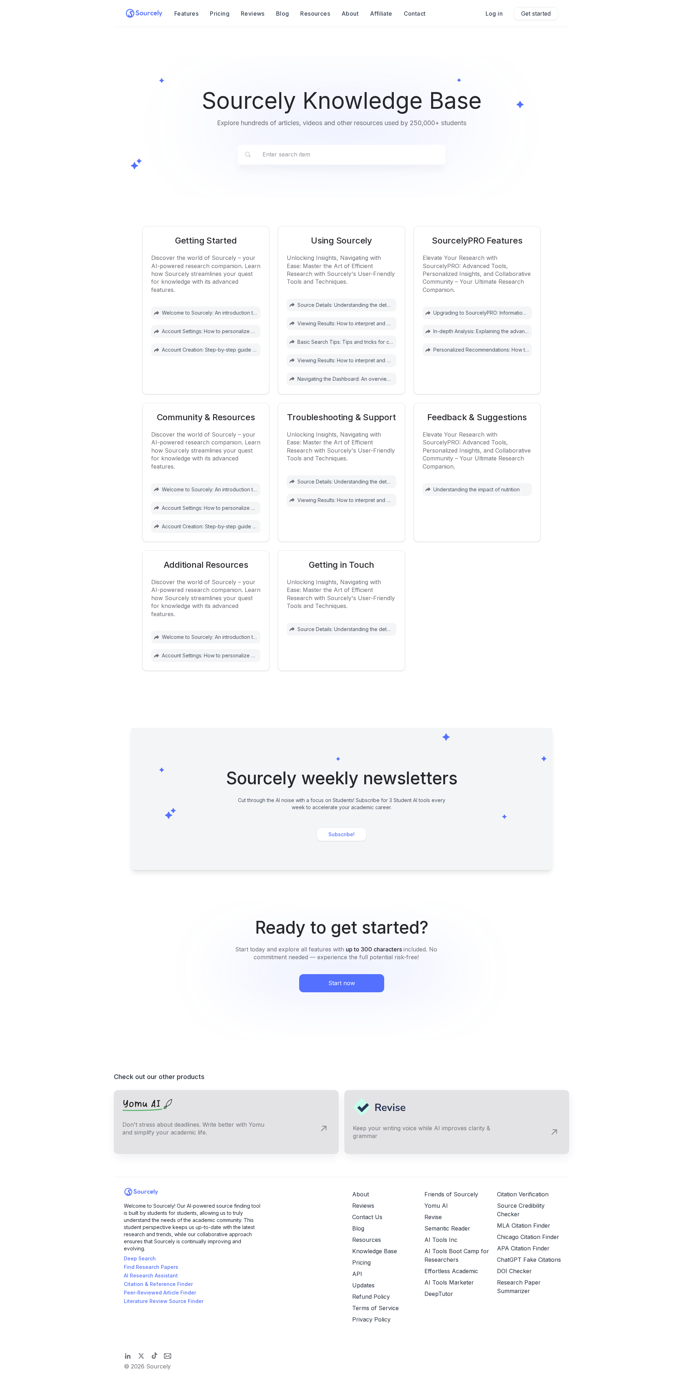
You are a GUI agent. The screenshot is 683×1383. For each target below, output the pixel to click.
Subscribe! (341, 834)
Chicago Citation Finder (528, 1236)
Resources (315, 13)
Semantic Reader (447, 1228)
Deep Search (140, 1258)
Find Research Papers (151, 1267)
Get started (536, 13)
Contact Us (367, 1217)
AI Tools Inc (440, 1239)
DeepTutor (438, 1293)
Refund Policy (371, 1296)
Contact (415, 13)
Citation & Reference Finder (158, 1284)
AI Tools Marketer (449, 1282)
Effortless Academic (451, 1271)
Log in (494, 13)
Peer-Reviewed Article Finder (160, 1292)
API (357, 1273)
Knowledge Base (374, 1251)
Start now (341, 983)
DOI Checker (514, 1271)
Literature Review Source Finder (163, 1301)
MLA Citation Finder (523, 1225)
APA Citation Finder (523, 1248)
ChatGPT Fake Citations (529, 1259)
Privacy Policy (371, 1319)
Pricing (219, 13)
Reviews (253, 13)
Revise (433, 1217)
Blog (282, 13)
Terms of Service (375, 1308)
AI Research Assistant (151, 1275)
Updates (363, 1285)
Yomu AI (436, 1205)
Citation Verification (523, 1194)
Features (186, 13)
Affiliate (381, 13)
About (350, 13)
